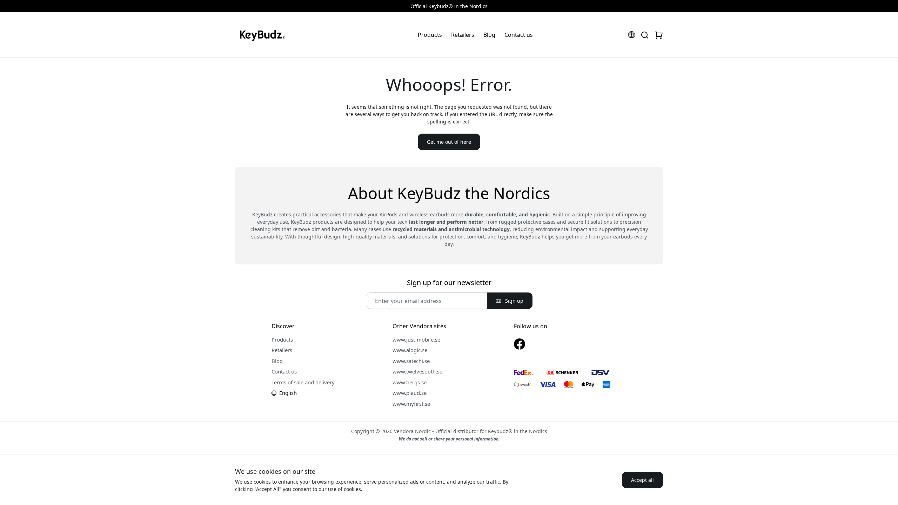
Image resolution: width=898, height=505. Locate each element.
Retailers (462, 35)
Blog (489, 35)
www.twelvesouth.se (417, 371)
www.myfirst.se (411, 403)
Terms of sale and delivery (303, 382)
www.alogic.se (410, 350)
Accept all (642, 480)
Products (430, 35)
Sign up (513, 300)
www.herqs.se (410, 382)
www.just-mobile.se (416, 339)
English (287, 392)
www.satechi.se (411, 360)
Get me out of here (449, 142)
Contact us (518, 35)
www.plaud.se (410, 392)
